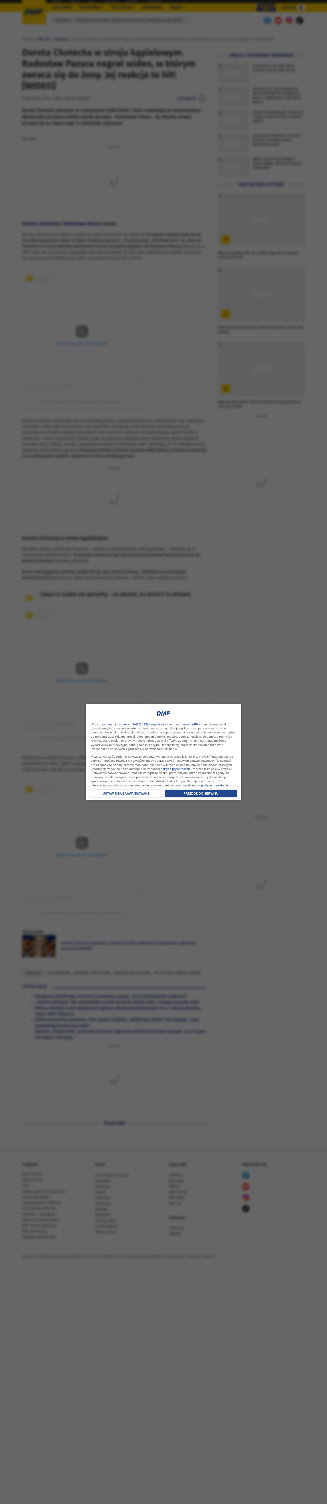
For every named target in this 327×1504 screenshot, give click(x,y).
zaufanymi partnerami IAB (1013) (124, 724)
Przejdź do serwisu (201, 793)
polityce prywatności (175, 769)
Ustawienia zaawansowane (126, 793)
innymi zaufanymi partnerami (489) (175, 724)
